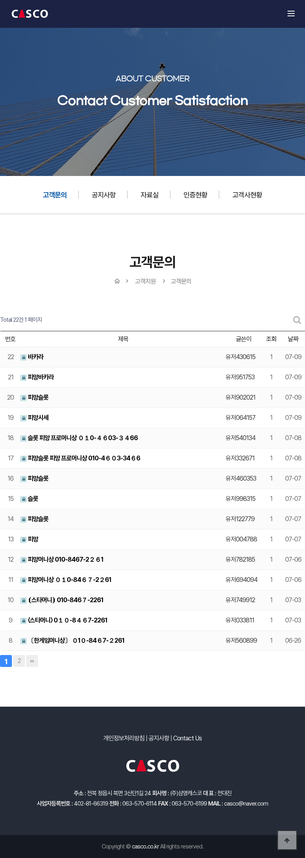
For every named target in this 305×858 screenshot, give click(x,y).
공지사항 (104, 195)
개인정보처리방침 (124, 738)
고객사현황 (247, 195)
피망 (32, 539)
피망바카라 (40, 377)
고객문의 (55, 195)
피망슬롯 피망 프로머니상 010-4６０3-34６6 (83, 458)
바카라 (35, 357)
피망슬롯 (37, 397)
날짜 (293, 339)
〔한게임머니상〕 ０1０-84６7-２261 (75, 640)
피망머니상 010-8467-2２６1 (65, 559)
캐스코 (30, 14)
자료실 (149, 195)
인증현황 (195, 195)
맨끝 (32, 661)
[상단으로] (287, 840)
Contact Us (187, 738)
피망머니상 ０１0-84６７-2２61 (69, 580)
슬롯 (32, 498)
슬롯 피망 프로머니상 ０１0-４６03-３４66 (82, 438)
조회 (271, 339)
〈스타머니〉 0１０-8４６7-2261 (67, 620)
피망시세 (37, 417)
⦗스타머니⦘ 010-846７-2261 (65, 600)
